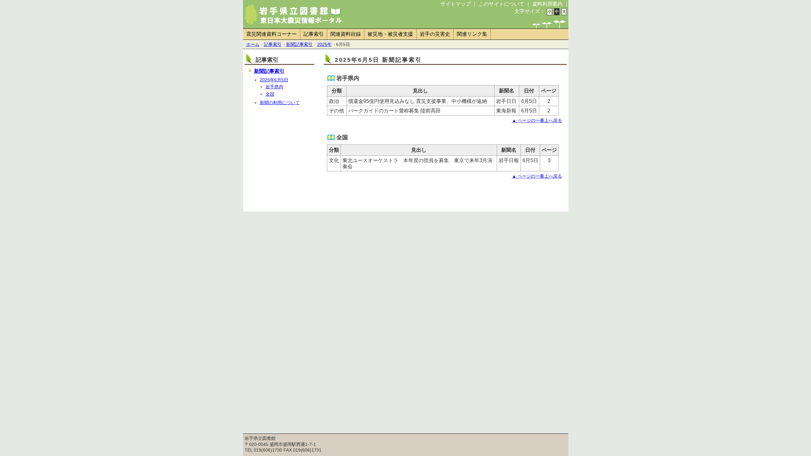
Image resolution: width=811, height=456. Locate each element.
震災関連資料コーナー (271, 34)
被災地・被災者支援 (390, 34)
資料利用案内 (547, 4)
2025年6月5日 (274, 79)
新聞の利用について (280, 102)
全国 (269, 94)
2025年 (324, 44)
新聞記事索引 (299, 44)
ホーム (252, 44)
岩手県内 (274, 86)
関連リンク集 (472, 34)
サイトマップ (455, 4)
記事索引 (313, 34)
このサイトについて (501, 4)
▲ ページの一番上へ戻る (537, 120)
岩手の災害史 (435, 34)
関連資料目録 (345, 34)
